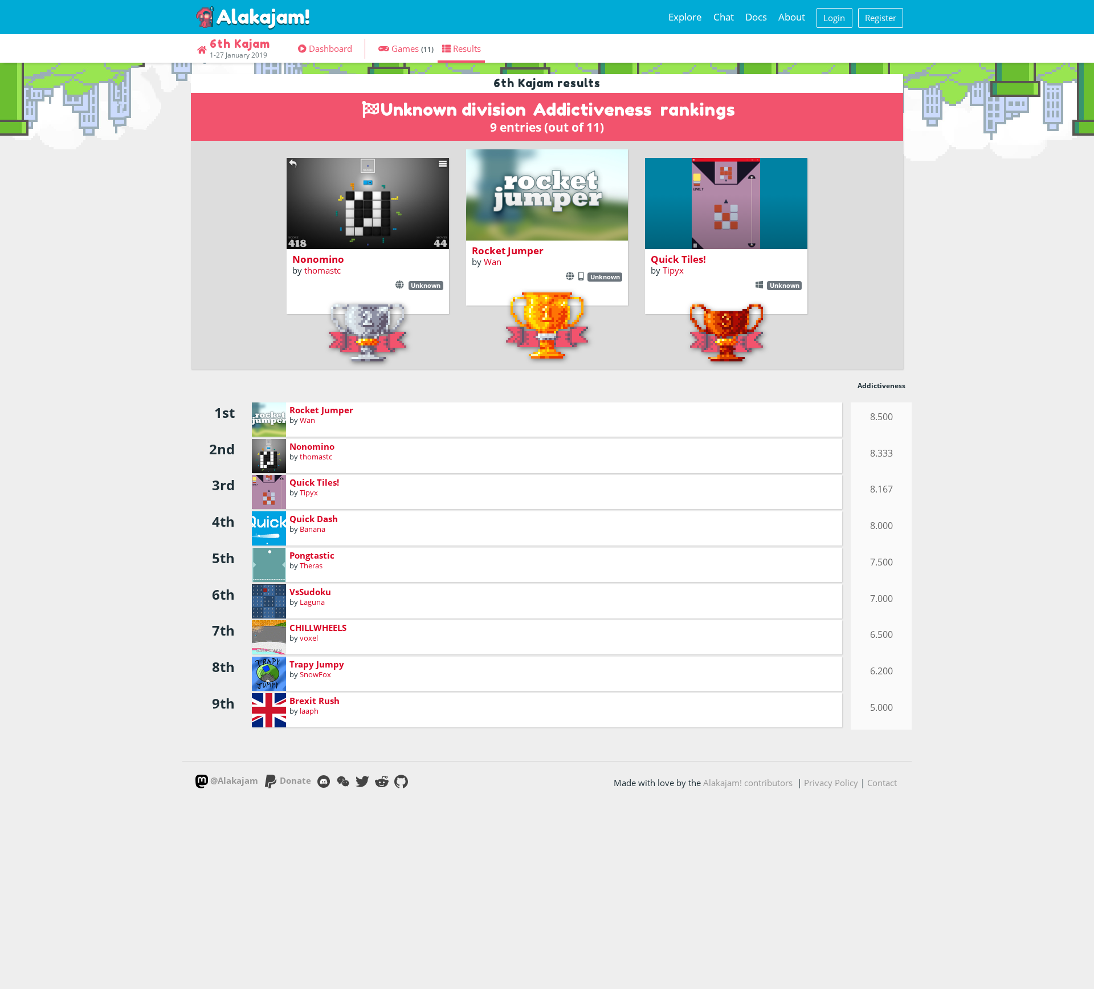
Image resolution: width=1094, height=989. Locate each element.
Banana (312, 529)
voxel (309, 638)
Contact (882, 782)
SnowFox (315, 674)
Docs (756, 16)
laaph (309, 711)
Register (880, 17)
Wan (492, 261)
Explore (685, 16)
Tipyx (673, 270)
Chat (723, 16)
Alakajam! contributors (748, 782)
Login (834, 17)
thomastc (322, 270)
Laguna (312, 602)
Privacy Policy (831, 782)
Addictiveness (592, 109)
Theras (311, 565)
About (791, 16)
